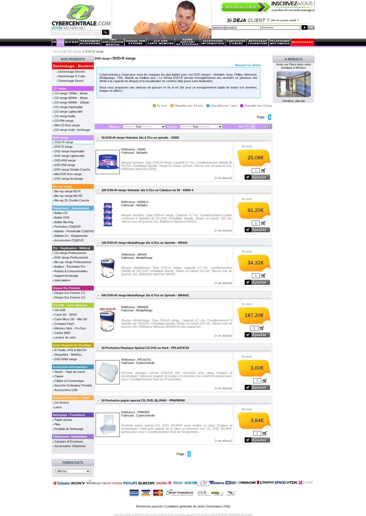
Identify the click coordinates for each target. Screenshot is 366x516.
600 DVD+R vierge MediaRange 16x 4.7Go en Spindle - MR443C (145, 295)
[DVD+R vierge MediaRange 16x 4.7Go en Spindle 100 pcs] (108, 266)
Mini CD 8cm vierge (67, 125)
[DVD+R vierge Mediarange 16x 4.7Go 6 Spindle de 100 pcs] (108, 319)
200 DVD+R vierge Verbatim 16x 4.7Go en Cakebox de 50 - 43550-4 (147, 190)
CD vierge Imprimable (68, 107)
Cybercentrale (145, 362)
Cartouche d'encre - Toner (71, 397)
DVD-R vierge (63, 146)
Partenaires (214, 506)
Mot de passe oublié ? (285, 20)
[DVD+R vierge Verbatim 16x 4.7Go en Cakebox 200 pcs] (108, 214)
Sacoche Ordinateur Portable (73, 385)
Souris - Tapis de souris (69, 371)
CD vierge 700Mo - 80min (71, 93)
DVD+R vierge (64, 142)
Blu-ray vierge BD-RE (68, 195)
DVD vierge (73, 51)
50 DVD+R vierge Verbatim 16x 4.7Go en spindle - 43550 (140, 137)
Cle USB (59, 310)
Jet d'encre (61, 402)
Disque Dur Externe (66, 288)
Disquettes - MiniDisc (68, 354)
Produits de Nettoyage (68, 428)
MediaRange (144, 257)
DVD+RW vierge (65, 160)
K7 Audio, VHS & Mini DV (70, 350)
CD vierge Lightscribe (68, 111)
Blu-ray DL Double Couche (71, 200)
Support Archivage (66, 275)
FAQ (227, 506)
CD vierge (59, 88)
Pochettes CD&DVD (67, 226)
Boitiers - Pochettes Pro (69, 266)
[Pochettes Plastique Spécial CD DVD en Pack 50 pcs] (108, 372)
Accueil (57, 51)
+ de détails (223, 177)
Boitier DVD (61, 217)
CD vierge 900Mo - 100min (71, 102)
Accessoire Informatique (70, 366)
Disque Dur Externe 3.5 (69, 297)
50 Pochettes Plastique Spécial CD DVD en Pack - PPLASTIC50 (145, 347)
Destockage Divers (71, 80)
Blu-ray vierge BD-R (67, 191)
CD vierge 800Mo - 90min (71, 97)
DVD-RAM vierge (65, 359)
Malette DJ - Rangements (71, 235)
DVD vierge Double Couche (72, 169)
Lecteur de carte (65, 337)
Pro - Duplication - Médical (71, 248)
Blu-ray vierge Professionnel (72, 262)
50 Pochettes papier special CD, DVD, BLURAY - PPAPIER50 (143, 400)
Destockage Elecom (71, 71)
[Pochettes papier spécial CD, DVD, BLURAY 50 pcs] (108, 424)
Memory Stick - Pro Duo (70, 328)
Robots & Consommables (71, 271)
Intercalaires (62, 280)
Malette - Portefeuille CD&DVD (74, 231)
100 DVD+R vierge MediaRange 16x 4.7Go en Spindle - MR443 (144, 242)
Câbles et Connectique (69, 380)
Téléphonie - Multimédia (70, 436)
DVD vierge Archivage (68, 178)
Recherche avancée (149, 506)
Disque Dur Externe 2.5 (69, 292)
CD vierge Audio (64, 116)
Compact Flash (64, 323)
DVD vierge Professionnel (71, 257)
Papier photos (63, 419)
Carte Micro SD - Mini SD (70, 319)
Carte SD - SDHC (65, 314)
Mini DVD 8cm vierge (68, 174)
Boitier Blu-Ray (64, 222)
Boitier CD (61, 213)
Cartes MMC (62, 332)
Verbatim (141, 152)
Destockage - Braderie (73, 66)
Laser (58, 407)
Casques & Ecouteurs (68, 441)
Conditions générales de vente (184, 506)
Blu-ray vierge (62, 186)
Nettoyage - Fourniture (69, 415)
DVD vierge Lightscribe (69, 155)
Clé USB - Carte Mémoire (70, 305)
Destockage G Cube (71, 76)
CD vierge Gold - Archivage (72, 129)
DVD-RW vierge (64, 165)
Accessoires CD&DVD (69, 240)
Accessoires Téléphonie (70, 446)
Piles (57, 424)
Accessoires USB (65, 390)
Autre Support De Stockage (72, 345)
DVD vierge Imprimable (69, 151)
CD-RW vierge (63, 120)
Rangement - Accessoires (71, 208)
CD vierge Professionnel (70, 253)
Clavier (59, 376)
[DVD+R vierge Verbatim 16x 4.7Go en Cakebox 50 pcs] (108, 161)
